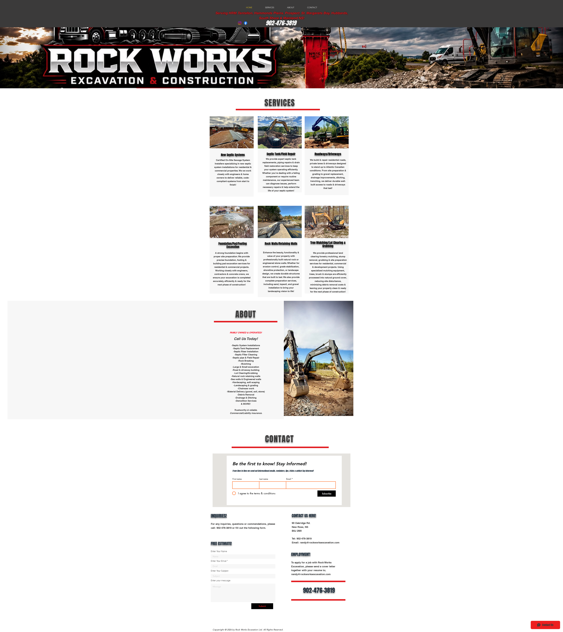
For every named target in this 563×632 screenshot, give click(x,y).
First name (237, 479)
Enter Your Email (218, 561)
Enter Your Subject (219, 571)
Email (288, 479)
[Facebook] (245, 23)
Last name (263, 479)
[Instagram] (240, 23)
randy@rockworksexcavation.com (319, 542)
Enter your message (220, 580)
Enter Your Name (219, 551)
